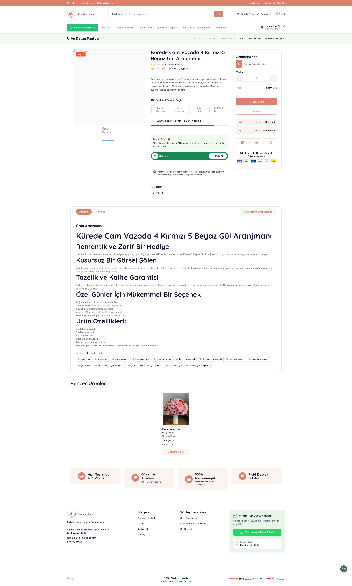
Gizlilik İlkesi (186, 529)
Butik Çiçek (146, 27)
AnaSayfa (106, 27)
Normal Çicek (226, 38)
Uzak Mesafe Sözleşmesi (193, 523)
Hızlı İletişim (254, 3)
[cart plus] (273, 78)
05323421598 (74, 542)
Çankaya (142, 534)
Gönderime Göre (125, 27)
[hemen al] (271, 143)
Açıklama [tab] (83, 211)
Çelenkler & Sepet (166, 27)
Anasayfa (200, 38)
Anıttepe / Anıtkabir (147, 518)
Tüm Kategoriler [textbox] (119, 14)
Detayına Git (174, 451)
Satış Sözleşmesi (188, 518)
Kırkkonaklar (144, 529)
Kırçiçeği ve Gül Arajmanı (171, 431)
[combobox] (120, 14)
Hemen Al (217, 156)
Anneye (159, 193)
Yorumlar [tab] (100, 211)
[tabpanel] (176, 296)
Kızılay (141, 523)
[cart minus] (239, 78)
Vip (184, 27)
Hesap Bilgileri (268, 3)
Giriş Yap (281, 3)
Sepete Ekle (258, 101)
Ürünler (212, 38)
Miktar (239, 72)
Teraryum (221, 27)
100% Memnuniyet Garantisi (258, 211)
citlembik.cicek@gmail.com (81, 537)
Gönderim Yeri (246, 57)
